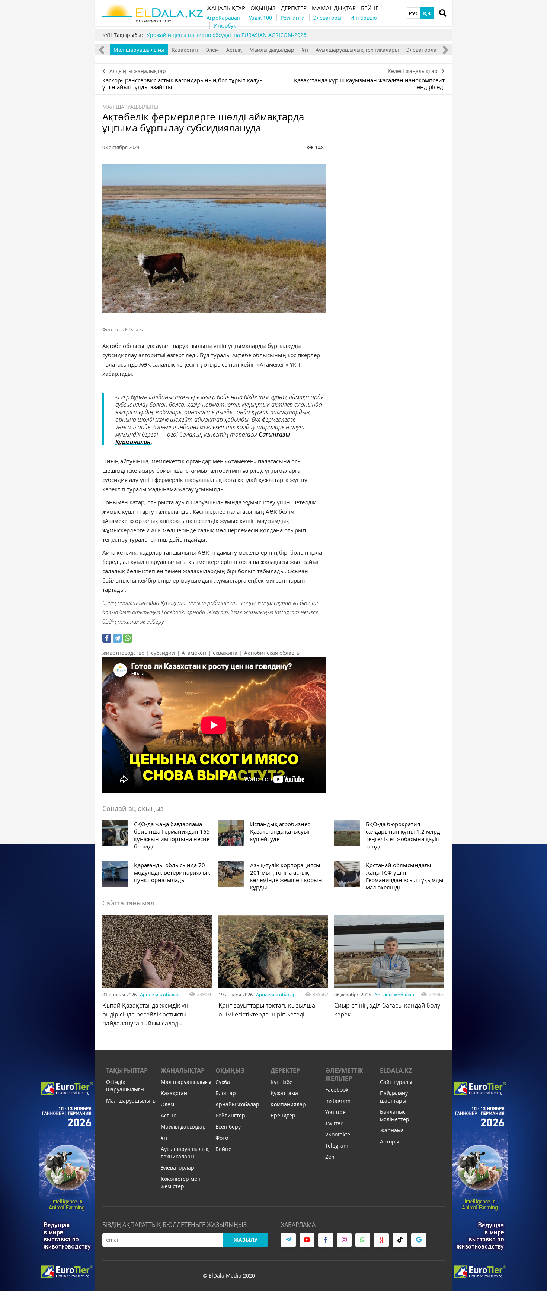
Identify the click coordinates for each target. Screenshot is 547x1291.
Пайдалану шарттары (394, 1096)
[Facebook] (106, 638)
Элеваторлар (423, 49)
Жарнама (392, 1130)
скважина (225, 652)
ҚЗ (427, 13)
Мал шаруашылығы (138, 49)
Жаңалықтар (183, 1070)
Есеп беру (228, 1126)
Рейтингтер (230, 1115)
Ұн (305, 49)
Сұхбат (224, 1081)
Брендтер (283, 1115)
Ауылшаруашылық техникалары (357, 49)
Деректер (285, 1070)
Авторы (389, 1141)
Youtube (335, 1112)
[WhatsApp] (127, 638)
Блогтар (225, 1093)
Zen (330, 1156)
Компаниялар (288, 1104)
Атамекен (194, 652)
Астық (234, 49)
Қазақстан (185, 49)
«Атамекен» (272, 364)
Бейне (223, 1148)
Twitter (334, 1123)
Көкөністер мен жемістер (181, 1182)
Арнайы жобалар (160, 994)
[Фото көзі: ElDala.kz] (214, 238)
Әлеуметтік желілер (344, 1074)
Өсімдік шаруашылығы (125, 1085)
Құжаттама (284, 1093)
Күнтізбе (281, 1081)
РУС (414, 13)
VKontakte (337, 1134)
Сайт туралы (396, 1081)
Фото (221, 1137)
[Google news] (418, 1240)
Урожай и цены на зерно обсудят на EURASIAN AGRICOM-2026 (226, 34)
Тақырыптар (127, 1070)
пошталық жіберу (141, 621)
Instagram (287, 612)
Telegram (217, 612)
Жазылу (245, 1239)
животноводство (123, 652)
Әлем (212, 49)
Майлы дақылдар (271, 49)
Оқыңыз (229, 1070)
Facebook (172, 612)
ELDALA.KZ (396, 1070)
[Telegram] (117, 638)
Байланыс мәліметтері (395, 1115)
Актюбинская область (272, 652)
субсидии (163, 652)
